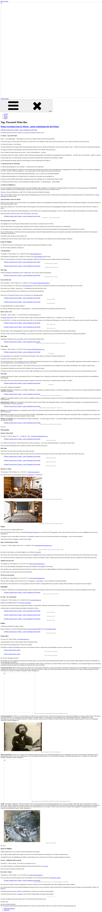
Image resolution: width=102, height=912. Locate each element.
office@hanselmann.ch (35, 254)
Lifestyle (6, 114)
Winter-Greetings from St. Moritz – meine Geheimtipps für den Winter (30, 126)
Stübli (42, 566)
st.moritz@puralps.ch (35, 600)
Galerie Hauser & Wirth (34, 629)
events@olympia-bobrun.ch (36, 875)
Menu (50, 111)
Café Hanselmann (38, 256)
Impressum (6, 910)
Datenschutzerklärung (9, 908)
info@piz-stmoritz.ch (34, 472)
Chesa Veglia (6, 356)
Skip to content (4, 1)
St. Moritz (19, 894)
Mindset (6, 117)
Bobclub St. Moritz (55, 877)
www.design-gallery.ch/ (23, 639)
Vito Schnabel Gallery (50, 629)
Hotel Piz (31, 474)
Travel (5, 115)
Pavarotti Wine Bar (27, 285)
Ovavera (46, 866)
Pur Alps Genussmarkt (25, 602)
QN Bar (41, 581)
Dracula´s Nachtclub (33, 532)
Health (5, 118)
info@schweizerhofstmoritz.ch (37, 563)
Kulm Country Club (8, 317)
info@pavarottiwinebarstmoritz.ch (41, 283)
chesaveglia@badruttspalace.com (35, 349)
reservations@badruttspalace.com (39, 436)
